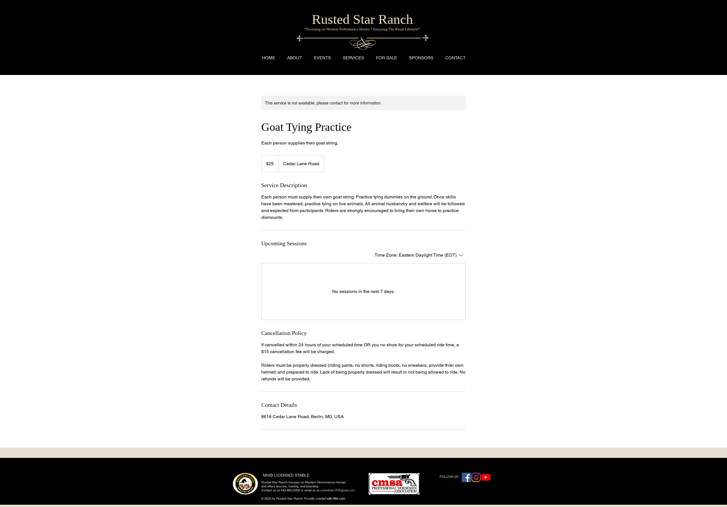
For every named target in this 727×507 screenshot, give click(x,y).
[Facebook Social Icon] (466, 477)
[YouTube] (485, 477)
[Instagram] (476, 477)
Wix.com (339, 498)
